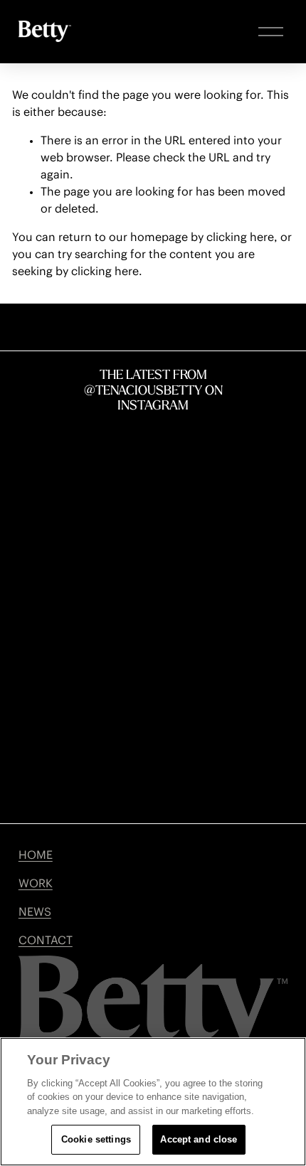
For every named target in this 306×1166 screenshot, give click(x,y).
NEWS (35, 912)
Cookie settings (96, 1139)
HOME (36, 855)
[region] (153, 1101)
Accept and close (198, 1139)
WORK (36, 883)
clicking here (240, 237)
